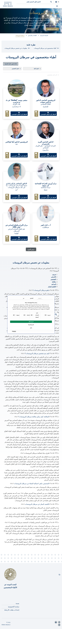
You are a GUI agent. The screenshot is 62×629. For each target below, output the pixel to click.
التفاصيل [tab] (31, 298)
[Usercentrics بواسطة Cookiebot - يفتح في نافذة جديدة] (15, 331)
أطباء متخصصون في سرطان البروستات (45, 48)
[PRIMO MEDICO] (8, 4)
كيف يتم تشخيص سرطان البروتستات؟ (37, 353)
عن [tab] (23, 298)
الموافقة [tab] (39, 298)
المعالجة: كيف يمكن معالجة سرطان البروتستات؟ (33, 417)
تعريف (54, 274)
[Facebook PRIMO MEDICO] (59, 622)
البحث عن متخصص (52, 29)
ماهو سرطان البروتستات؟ (41, 290)
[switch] (32, 315)
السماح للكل (31, 321)
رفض (31, 327)
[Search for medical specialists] (56, 314)
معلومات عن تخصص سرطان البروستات (16, 48)
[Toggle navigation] (57, 6)
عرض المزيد (31, 249)
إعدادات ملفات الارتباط (11, 610)
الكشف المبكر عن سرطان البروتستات (37, 504)
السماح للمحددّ (31, 324)
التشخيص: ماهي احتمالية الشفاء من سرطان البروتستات (31, 483)
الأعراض (53, 277)
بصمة (17, 603)
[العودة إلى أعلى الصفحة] (58, 625)
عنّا (59, 575)
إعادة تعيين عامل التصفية (11, 63)
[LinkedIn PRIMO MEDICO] (56, 622)
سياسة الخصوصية (13, 607)
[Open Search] (51, 2)
